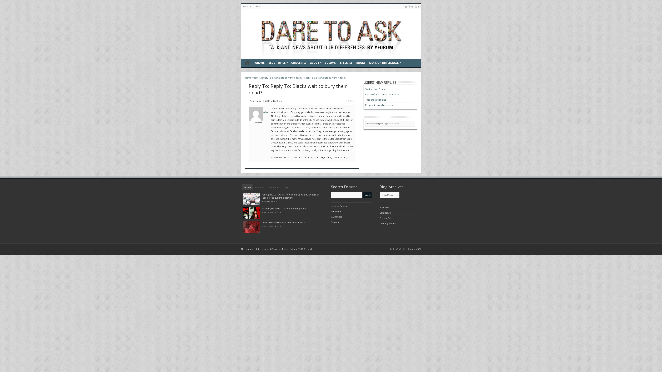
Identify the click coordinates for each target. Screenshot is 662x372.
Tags (285, 187)
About (314, 62)
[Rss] (406, 7)
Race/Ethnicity (260, 77)
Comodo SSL (414, 249)
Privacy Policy (387, 218)
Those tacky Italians (375, 99)
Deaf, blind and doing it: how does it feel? (283, 222)
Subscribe (336, 211)
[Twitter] (412, 7)
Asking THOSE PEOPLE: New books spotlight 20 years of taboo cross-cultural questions (290, 196)
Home (247, 62)
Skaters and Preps (375, 89)
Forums (247, 6)
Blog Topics (277, 62)
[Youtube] (416, 7)
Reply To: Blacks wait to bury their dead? (325, 77)
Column (330, 62)
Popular (259, 187)
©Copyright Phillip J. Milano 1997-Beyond (291, 249)
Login (258, 6)
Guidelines (298, 62)
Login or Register (339, 206)
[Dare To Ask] (331, 33)
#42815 (350, 101)
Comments (273, 187)
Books (360, 62)
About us (384, 207)
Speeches (346, 62)
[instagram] (419, 7)
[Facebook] (409, 7)
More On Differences (384, 62)
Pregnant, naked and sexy (379, 105)
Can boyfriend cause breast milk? (382, 94)
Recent (247, 187)
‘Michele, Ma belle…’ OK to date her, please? (284, 208)
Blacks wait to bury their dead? (286, 77)
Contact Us (385, 212)
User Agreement (388, 223)
